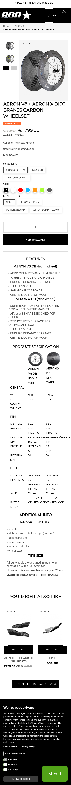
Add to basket (35, 240)
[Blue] (28, 190)
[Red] (20, 190)
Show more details (16, 753)
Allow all (55, 774)
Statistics (12, 764)
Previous (14, 68)
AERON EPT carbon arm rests (18, 660)
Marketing (13, 769)
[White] (13, 190)
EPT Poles (52, 658)
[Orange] (35, 190)
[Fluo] (42, 190)
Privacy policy (28, 747)
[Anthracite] (49, 190)
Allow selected (21, 778)
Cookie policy (10, 747)
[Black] (6, 190)
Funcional (12, 760)
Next (6, 68)
